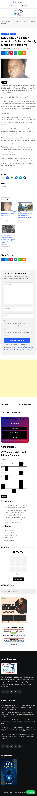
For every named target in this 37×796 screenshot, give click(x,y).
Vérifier (4, 496)
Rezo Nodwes (7, 48)
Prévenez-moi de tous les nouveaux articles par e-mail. (18, 334)
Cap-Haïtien (14, 428)
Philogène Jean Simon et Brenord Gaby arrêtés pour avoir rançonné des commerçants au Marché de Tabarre (25, 215)
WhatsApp (30, 792)
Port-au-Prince (14, 433)
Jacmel (15, 437)
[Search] (35, 13)
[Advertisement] (18, 378)
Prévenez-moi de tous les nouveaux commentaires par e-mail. (14, 325)
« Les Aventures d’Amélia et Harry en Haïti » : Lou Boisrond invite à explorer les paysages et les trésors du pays (18, 722)
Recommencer (18, 579)
